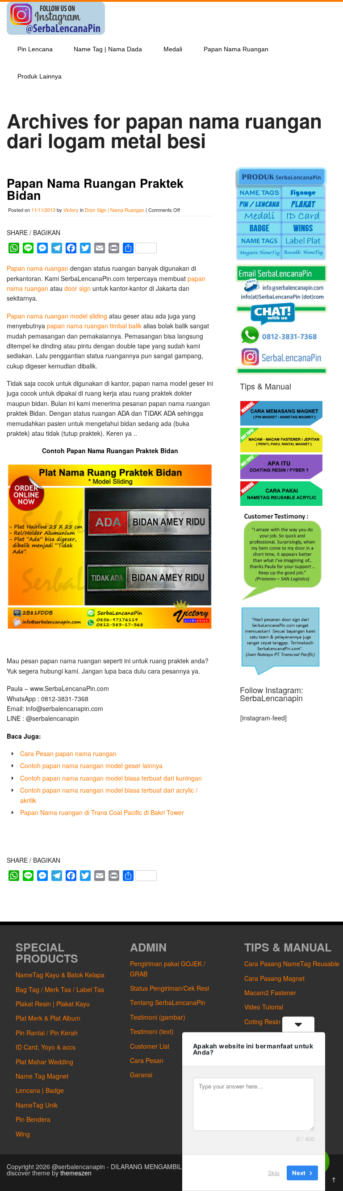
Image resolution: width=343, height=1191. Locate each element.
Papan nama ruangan (38, 268)
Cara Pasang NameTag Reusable (291, 963)
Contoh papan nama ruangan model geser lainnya (91, 765)
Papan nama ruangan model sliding (58, 315)
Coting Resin (262, 1021)
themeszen (76, 1172)
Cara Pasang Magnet (274, 978)
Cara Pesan (146, 1060)
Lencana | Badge (40, 1090)
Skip (274, 1172)
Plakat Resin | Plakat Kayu (53, 1003)
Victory (71, 209)
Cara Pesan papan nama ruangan (68, 753)
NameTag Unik (37, 1104)
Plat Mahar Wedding (44, 1061)
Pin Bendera (33, 1119)
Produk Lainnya (39, 76)
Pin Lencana (35, 49)
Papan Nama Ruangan (236, 49)
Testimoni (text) (152, 1031)
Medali (172, 49)
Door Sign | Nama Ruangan (114, 209)
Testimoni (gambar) (157, 1017)
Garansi (141, 1074)
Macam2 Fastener (270, 992)
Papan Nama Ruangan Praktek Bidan (95, 188)
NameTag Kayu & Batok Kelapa (60, 974)
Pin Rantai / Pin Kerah (47, 1032)
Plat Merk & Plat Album (48, 1017)
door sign (77, 288)
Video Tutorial (263, 1006)
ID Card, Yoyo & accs (45, 1046)
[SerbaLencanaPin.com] (56, 32)
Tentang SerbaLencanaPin (167, 1002)
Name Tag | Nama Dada (108, 49)
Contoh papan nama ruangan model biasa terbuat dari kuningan (111, 777)
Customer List (149, 1046)
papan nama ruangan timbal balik (94, 325)
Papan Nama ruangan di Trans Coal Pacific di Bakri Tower (102, 812)
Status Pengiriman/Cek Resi (169, 988)
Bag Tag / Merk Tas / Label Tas (60, 989)
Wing (23, 1133)
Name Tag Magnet (42, 1075)
